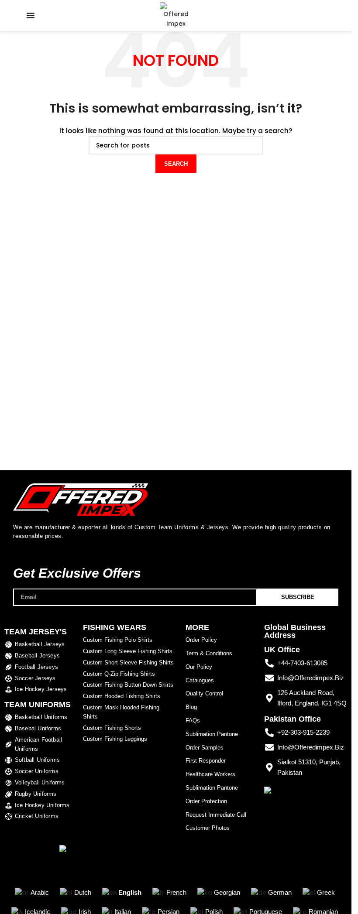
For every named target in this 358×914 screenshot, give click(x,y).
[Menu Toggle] (30, 15)
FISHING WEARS (114, 627)
